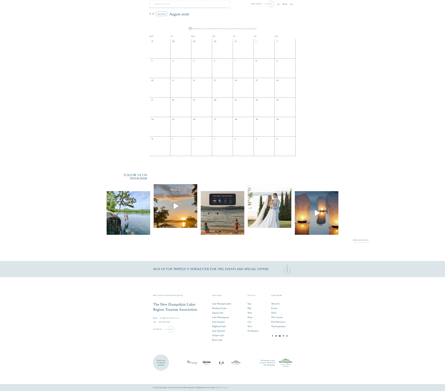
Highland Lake (219, 326)
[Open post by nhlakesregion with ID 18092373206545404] (222, 213)
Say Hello (157, 329)
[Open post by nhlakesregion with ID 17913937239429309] (316, 213)
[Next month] (153, 14)
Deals (273, 312)
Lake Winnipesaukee (221, 303)
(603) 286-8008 (164, 322)
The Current (277, 317)
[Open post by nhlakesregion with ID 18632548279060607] (128, 213)
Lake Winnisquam (220, 317)
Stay (136, 7)
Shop (204, 7)
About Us (275, 303)
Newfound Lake (219, 308)
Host (250, 326)
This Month (161, 14)
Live (254, 7)
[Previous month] (150, 14)
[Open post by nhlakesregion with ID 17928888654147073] (175, 206)
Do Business (304, 7)
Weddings (229, 7)
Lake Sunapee (218, 321)
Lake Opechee (218, 330)
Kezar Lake (217, 339)
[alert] (223, 28)
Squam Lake (217, 312)
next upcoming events (247, 28)
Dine (181, 7)
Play (159, 7)
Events (278, 7)
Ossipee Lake (218, 335)
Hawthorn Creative (222, 387)
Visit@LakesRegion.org (169, 318)
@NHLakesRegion (361, 240)
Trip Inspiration (278, 326)
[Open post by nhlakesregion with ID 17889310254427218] (269, 206)
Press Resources (278, 321)
